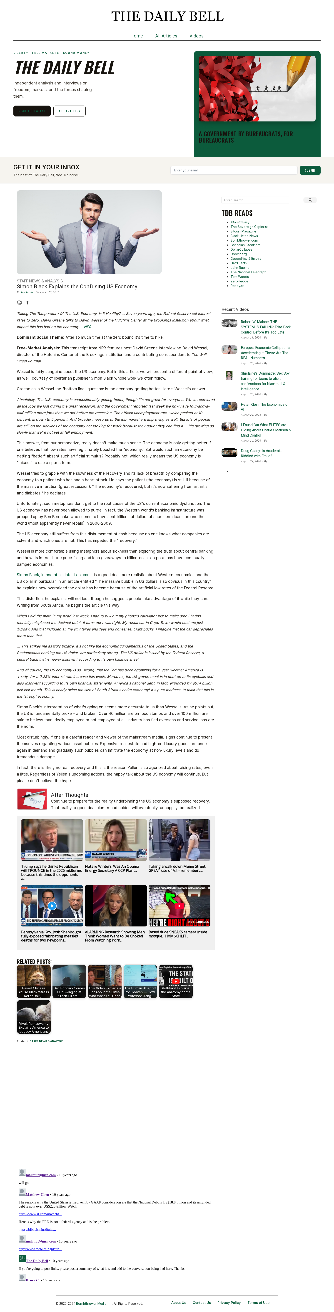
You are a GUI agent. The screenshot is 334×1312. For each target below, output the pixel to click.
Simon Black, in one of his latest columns (54, 575)
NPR (87, 326)
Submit (310, 170)
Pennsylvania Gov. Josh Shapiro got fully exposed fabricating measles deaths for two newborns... (51, 936)
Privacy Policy (229, 1302)
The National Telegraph (248, 272)
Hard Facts (239, 263)
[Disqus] (116, 1106)
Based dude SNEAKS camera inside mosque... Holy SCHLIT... (178, 934)
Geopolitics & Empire (246, 258)
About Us (178, 1302)
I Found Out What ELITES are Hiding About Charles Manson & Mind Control (266, 430)
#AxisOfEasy (240, 222)
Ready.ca (237, 286)
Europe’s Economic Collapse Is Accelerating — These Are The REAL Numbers (265, 353)
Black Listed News (244, 236)
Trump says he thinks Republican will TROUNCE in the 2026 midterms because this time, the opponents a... (51, 872)
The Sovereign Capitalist (249, 227)
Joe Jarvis (27, 292)
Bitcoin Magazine (243, 231)
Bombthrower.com (244, 240)
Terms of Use (258, 1302)
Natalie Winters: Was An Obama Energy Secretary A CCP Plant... (112, 868)
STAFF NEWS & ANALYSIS (46, 1041)
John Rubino (240, 267)
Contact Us (202, 1302)
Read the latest (32, 110)
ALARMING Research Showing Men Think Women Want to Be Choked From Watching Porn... (115, 936)
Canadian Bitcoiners (245, 245)
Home (136, 36)
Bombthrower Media (91, 1304)
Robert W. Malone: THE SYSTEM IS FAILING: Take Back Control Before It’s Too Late (266, 327)
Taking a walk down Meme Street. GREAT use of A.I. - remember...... (177, 868)
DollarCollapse (241, 249)
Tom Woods (240, 277)
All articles (69, 111)
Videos (196, 36)
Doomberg (239, 254)
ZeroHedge (239, 281)
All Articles (166, 36)
